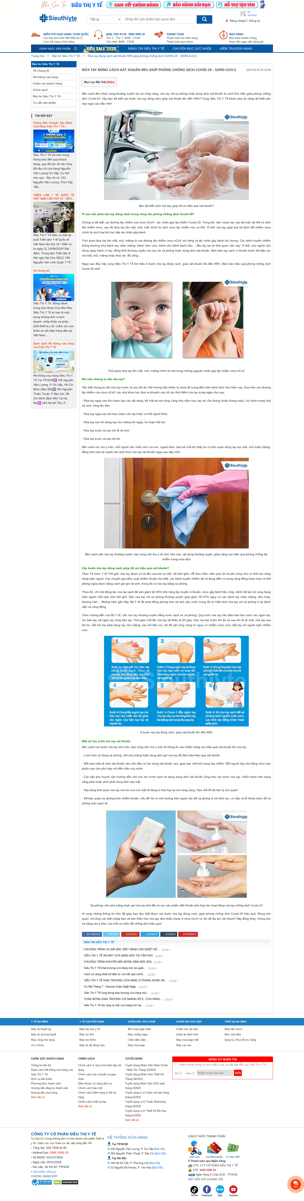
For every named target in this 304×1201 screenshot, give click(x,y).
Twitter (113, 934)
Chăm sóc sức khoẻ (142, 1021)
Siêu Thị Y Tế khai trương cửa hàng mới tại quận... (115, 968)
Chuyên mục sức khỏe (192, 48)
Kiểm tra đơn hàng (236, 48)
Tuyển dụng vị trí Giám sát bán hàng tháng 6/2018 (147, 1095)
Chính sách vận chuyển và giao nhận (97, 1077)
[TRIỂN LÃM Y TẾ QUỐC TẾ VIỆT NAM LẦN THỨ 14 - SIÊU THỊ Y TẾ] (53, 217)
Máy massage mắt (187, 1039)
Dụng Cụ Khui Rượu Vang (240, 1039)
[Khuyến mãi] (101, 48)
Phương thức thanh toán (46, 1083)
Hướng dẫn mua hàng (44, 1092)
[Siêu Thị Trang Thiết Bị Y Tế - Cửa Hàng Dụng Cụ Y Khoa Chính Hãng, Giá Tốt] (152, 4)
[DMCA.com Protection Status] (65, 1182)
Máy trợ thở (86, 1034)
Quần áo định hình (187, 1034)
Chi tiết (165, 949)
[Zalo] (220, 1191)
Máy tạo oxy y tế (89, 1029)
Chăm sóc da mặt (186, 1029)
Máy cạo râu (183, 1045)
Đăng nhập (237, 20)
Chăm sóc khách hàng (47, 83)
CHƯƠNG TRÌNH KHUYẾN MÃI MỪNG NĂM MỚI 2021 (118, 961)
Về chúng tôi (41, 70)
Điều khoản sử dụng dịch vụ (95, 1083)
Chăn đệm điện (137, 1039)
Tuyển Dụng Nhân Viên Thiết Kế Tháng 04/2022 (144, 1077)
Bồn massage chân (139, 1029)
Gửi (238, 1073)
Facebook (93, 934)
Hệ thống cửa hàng (45, 77)
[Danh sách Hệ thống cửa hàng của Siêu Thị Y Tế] (53, 361)
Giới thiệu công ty (44, 1171)
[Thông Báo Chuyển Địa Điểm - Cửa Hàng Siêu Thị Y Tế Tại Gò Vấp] (53, 140)
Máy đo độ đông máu (92, 1045)
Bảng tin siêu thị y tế (146, 48)
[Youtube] (233, 1191)
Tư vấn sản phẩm (44, 102)
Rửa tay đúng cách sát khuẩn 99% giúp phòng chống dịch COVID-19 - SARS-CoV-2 (142, 56)
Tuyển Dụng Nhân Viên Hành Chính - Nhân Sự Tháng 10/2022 (146, 1067)
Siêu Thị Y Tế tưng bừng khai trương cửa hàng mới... (116, 992)
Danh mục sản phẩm (55, 48)
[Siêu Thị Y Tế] (59, 18)
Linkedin (152, 934)
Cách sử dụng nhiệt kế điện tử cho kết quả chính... (114, 974)
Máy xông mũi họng (43, 1039)
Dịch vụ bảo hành (41, 1079)
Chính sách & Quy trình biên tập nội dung (99, 1067)
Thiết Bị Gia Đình (236, 1021)
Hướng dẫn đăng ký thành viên (49, 1088)
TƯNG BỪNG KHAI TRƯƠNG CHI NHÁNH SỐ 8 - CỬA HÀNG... (123, 999)
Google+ (132, 934)
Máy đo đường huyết (43, 1034)
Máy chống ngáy (138, 1034)
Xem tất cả (37, 1097)
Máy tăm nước (234, 1029)
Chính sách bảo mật (90, 1088)
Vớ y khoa (37, 1045)
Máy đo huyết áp (41, 1029)
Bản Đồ (159, 1148)
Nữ (177, 1073)
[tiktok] (194, 1191)
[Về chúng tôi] (53, 287)
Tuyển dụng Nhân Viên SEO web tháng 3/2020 (145, 1086)
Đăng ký (254, 20)
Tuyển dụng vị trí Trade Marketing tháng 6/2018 (145, 1104)
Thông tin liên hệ (41, 1065)
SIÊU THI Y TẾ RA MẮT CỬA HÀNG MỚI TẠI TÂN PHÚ (118, 955)
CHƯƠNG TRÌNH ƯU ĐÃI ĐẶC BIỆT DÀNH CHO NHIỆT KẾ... (122, 949)
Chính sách (40, 90)
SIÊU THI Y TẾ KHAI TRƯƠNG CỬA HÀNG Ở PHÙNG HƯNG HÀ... (125, 980)
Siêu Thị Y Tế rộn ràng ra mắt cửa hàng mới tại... (114, 1005)
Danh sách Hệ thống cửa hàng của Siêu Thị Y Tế (52, 1072)
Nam (189, 1073)
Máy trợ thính (87, 1039)
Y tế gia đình (39, 1021)
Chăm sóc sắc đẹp (189, 1021)
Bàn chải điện (233, 1034)
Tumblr (170, 934)
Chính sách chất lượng (92, 1101)
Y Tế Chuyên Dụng (91, 1021)
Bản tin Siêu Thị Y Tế (66, 56)
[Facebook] (207, 1191)
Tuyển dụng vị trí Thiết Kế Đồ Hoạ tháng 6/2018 (145, 1113)
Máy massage (136, 1045)
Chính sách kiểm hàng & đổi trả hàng (97, 1095)
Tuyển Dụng (134, 1058)
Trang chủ (37, 56)
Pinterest (189, 934)
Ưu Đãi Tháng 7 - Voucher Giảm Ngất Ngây (110, 986)
